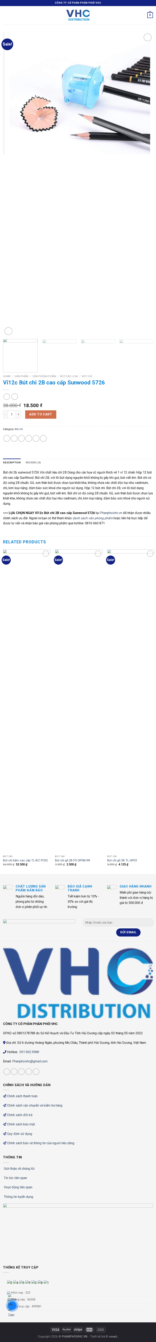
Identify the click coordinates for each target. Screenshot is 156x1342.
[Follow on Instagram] (14, 1071)
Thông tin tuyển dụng (18, 1197)
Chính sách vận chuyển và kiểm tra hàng (34, 1105)
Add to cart (40, 414)
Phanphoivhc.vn (111, 513)
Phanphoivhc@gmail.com (30, 1061)
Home (7, 376)
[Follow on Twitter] (28, 1071)
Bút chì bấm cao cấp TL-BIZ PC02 (25, 860)
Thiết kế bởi (103, 1336)
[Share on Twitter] (21, 438)
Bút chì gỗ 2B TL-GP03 (122, 860)
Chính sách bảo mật (21, 1124)
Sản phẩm (21, 376)
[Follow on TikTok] (21, 1071)
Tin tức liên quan (15, 1178)
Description (12, 462)
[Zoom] (8, 331)
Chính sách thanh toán (22, 1096)
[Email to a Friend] (28, 438)
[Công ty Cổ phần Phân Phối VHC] (78, 15)
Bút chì (87, 376)
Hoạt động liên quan (18, 1187)
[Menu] (5, 15)
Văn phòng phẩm (44, 376)
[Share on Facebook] (14, 438)
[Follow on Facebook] (6, 1071)
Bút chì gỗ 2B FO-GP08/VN (72, 860)
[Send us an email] (36, 1071)
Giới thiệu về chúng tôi (19, 1169)
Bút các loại (69, 376)
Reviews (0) (33, 462)
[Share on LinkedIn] (43, 438)
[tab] (12, 463)
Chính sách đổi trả (19, 1115)
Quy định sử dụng (19, 1134)
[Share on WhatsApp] (6, 438)
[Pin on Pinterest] (36, 438)
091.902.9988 (29, 1052)
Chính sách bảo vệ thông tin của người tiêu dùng (40, 1143)
